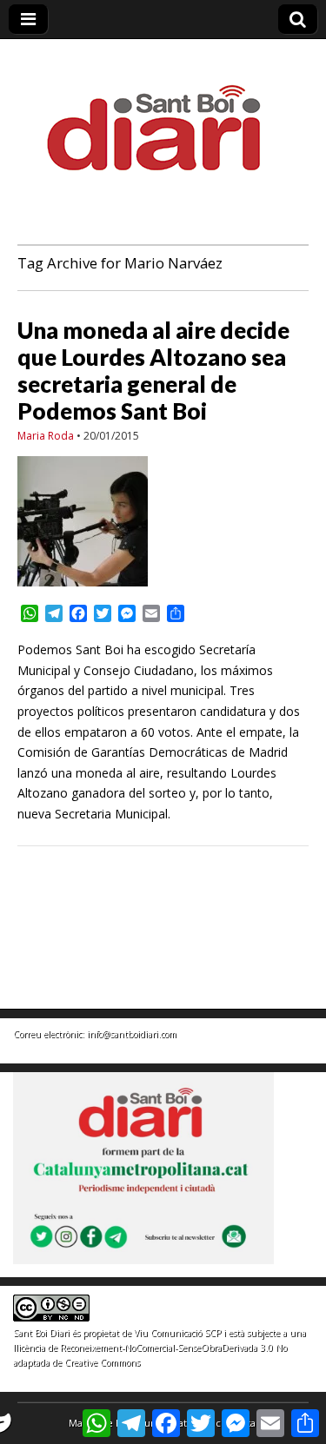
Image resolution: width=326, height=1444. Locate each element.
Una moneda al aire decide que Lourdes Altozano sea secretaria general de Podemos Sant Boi (153, 371)
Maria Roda (45, 435)
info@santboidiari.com (131, 1034)
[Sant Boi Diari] (163, 116)
